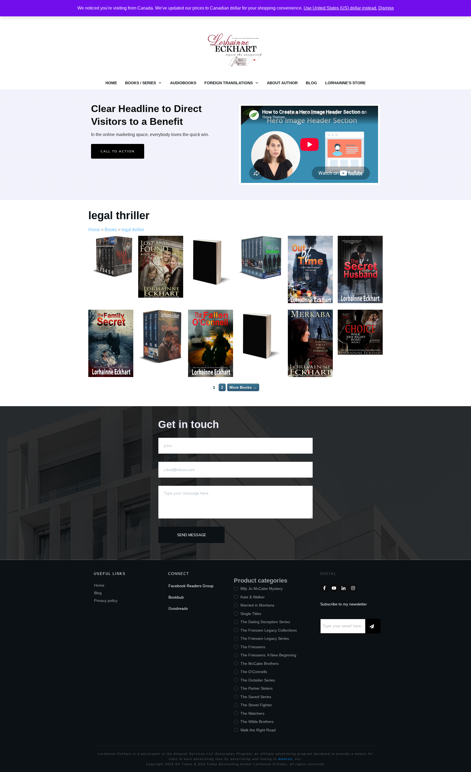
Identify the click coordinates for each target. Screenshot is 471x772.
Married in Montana (257, 605)
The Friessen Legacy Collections (268, 630)
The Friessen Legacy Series (264, 638)
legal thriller (119, 215)
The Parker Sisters (256, 688)
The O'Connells (253, 672)
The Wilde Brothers (257, 721)
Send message (191, 534)
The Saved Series (255, 697)
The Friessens (252, 647)
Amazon (285, 759)
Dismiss (386, 8)
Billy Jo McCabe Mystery (261, 588)
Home (94, 229)
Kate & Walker (252, 597)
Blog (98, 593)
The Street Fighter (256, 705)
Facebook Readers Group (190, 586)
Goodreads (178, 608)
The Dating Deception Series (265, 622)
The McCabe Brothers (259, 663)
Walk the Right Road (258, 730)
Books (111, 229)
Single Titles (250, 613)
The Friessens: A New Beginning (268, 655)
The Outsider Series (257, 680)
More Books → (243, 387)
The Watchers (252, 713)
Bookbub (176, 597)
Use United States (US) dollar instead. (340, 8)
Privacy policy (105, 600)
